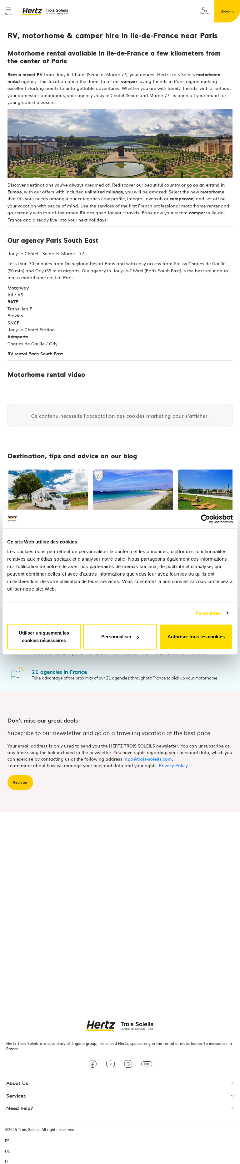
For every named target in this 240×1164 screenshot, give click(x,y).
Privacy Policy (173, 765)
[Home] (45, 11)
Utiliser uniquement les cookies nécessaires (44, 636)
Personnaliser (116, 636)
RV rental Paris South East (35, 353)
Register (20, 782)
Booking (227, 10)
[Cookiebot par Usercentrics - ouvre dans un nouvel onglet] (205, 519)
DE (7, 1151)
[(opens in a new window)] (93, 1065)
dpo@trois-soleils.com (148, 759)
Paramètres (208, 613)
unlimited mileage (104, 191)
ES (7, 1140)
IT (6, 1161)
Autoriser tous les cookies (196, 636)
